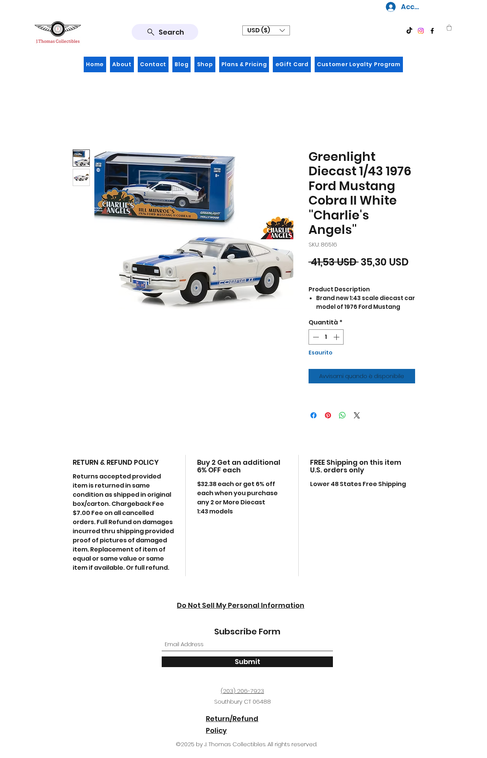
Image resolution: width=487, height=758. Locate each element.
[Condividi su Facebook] (313, 415)
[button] (266, 30)
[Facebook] (432, 31)
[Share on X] (356, 415)
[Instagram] (421, 31)
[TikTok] (409, 31)
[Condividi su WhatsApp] (342, 415)
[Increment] (337, 337)
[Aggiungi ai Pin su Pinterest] (328, 415)
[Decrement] (315, 337)
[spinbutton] (326, 337)
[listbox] (266, 30)
